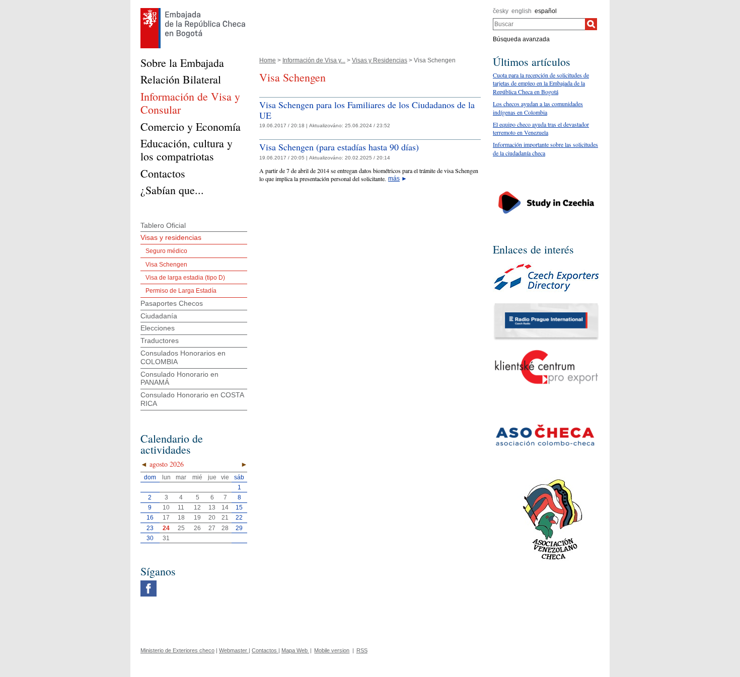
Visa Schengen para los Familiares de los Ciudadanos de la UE (367, 110)
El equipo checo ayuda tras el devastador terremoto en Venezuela (541, 128)
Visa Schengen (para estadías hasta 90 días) (339, 147)
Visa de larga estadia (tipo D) (185, 277)
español (546, 11)
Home (267, 60)
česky (500, 11)
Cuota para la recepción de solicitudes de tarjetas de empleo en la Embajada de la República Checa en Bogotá (541, 83)
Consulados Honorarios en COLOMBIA (183, 357)
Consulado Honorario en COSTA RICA (192, 399)
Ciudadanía (158, 316)
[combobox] (539, 24)
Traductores (159, 340)
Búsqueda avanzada (521, 39)
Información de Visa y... (313, 60)
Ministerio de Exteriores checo (177, 650)
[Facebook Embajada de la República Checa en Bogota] (148, 582)
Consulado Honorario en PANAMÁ (179, 378)
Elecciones (157, 328)
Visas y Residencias (379, 60)
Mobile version (331, 650)
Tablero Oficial (163, 225)
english (521, 11)
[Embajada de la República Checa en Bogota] (193, 10)
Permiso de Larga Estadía (180, 290)
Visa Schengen (166, 264)
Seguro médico (166, 251)
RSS (361, 650)
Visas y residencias (170, 237)
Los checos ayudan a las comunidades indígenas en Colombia (538, 108)
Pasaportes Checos (171, 303)
